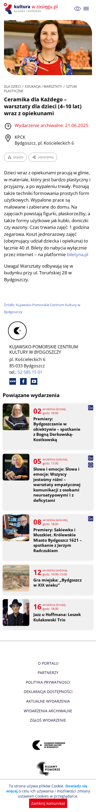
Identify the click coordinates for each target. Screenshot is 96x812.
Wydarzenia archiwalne (48, 710)
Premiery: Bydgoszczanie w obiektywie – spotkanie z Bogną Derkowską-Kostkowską (56, 429)
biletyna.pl (77, 254)
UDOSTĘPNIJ (46, 157)
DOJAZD (18, 157)
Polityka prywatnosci (48, 682)
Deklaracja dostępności (48, 691)
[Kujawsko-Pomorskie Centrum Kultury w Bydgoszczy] (48, 745)
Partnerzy (48, 672)
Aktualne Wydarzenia (48, 701)
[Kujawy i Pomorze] (48, 768)
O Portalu (48, 663)
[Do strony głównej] (31, 8)
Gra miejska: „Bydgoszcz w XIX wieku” (57, 583)
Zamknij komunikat (48, 803)
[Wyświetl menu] (86, 8)
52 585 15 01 (30, 372)
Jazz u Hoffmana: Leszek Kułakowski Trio (57, 617)
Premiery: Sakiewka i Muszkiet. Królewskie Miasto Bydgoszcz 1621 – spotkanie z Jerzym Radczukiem (57, 540)
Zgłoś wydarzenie (48, 720)
